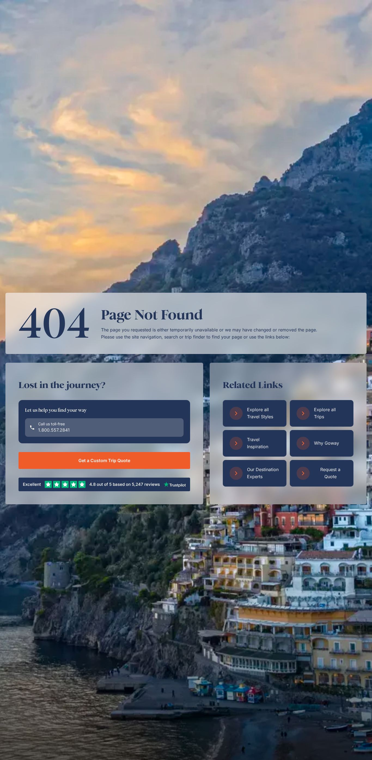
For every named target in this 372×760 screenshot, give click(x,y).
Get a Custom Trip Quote (104, 460)
